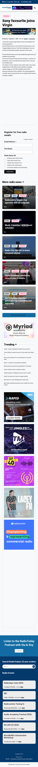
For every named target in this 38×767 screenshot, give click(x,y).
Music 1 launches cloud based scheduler (18, 226)
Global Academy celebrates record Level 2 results (17, 276)
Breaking (24, 271)
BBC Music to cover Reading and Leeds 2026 (16, 379)
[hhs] (19, 502)
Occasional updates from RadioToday (17, 167)
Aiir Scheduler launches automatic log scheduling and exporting (18, 301)
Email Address (10, 142)
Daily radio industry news (14, 160)
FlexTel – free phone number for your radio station (19, 759)
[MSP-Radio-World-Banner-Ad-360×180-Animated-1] (19, 330)
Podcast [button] (19, 651)
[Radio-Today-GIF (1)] (19, 534)
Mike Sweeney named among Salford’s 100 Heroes (17, 366)
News (7, 195)
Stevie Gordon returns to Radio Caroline (14, 369)
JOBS (30, 2)
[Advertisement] (19, 103)
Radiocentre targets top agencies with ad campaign (17, 201)
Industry (6, 16)
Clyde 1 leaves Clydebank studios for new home (17, 349)
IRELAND (25, 2)
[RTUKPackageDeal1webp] (19, 31)
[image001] (19, 470)
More (21, 687)
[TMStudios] (19, 439)
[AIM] (19, 407)
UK (22, 2)
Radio (14, 195)
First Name (8, 149)
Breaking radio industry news (15, 158)
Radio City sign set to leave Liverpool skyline (17, 251)
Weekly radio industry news (14, 163)
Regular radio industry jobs (14, 165)
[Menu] (35, 7)
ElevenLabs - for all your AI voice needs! (19, 764)
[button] (33, 666)
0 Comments (32, 38)
